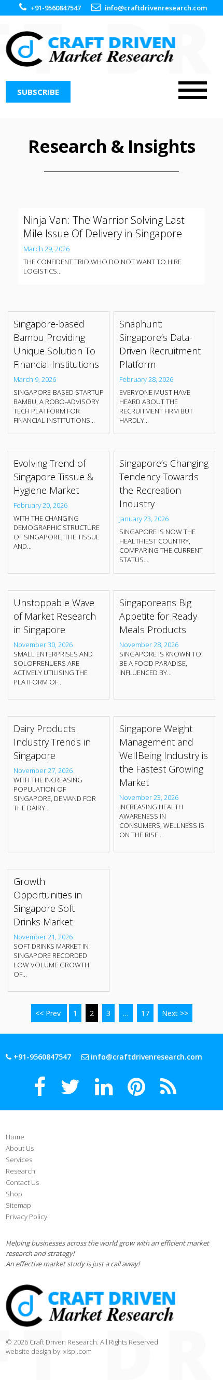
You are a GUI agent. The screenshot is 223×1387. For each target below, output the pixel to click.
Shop (14, 1193)
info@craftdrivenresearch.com (156, 7)
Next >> (175, 1013)
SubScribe (38, 92)
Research (20, 1171)
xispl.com (77, 1351)
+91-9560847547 (56, 7)
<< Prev (49, 1013)
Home (15, 1136)
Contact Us (22, 1182)
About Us (20, 1148)
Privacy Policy (26, 1216)
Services (19, 1159)
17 (145, 1013)
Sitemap (18, 1205)
